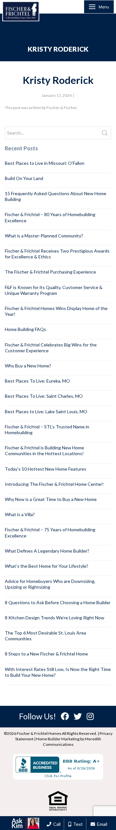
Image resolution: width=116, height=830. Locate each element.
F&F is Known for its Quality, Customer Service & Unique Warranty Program (53, 290)
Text (77, 824)
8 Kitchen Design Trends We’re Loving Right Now (54, 617)
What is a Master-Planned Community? (44, 235)
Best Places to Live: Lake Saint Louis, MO (46, 411)
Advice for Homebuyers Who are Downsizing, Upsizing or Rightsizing (50, 584)
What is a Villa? (20, 514)
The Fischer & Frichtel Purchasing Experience (50, 272)
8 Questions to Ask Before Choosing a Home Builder (58, 602)
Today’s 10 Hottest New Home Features (45, 469)
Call (56, 824)
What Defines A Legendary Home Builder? (47, 551)
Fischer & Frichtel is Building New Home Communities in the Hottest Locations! (44, 450)
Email (101, 824)
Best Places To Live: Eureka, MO (37, 381)
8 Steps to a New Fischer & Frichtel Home (46, 653)
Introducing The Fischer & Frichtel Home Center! (54, 484)
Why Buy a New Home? (28, 365)
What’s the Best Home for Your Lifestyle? (46, 566)
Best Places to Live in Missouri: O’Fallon (44, 163)
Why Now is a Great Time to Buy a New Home (51, 499)
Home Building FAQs (25, 329)
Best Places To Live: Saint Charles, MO (44, 396)
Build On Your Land (24, 178)
